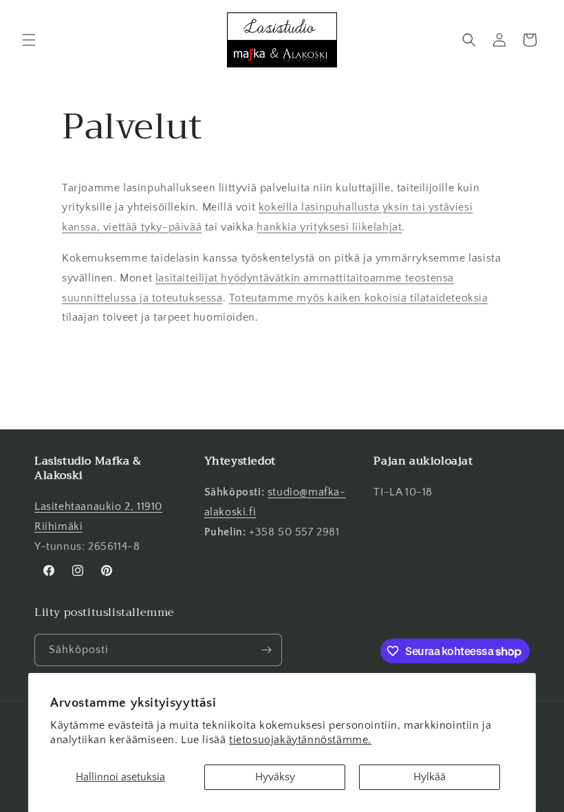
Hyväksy (275, 777)
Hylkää (429, 777)
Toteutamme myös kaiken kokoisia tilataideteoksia (358, 298)
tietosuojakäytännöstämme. (300, 740)
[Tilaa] (266, 650)
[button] (29, 40)
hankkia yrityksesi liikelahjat (329, 227)
